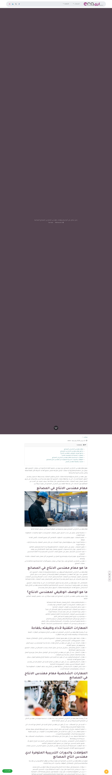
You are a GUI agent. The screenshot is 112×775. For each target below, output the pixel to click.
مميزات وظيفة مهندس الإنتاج (74, 462)
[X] (16, 4)
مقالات (85, 437)
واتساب (6, 771)
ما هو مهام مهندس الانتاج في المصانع (71, 451)
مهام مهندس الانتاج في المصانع (73, 449)
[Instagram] (9, 4)
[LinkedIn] (12, 4)
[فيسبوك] (19, 4)
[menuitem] (76, 4)
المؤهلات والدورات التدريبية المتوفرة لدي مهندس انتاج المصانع (65, 459)
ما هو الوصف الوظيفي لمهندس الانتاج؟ (71, 453)
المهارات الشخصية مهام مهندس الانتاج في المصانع (67, 457)
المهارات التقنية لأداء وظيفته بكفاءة (72, 455)
